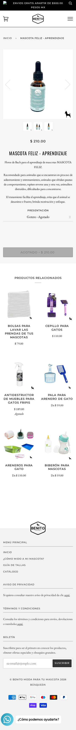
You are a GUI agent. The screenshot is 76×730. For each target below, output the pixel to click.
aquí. (67, 595)
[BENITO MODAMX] (17, 624)
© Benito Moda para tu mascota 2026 (38, 679)
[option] (38, 84)
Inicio (7, 38)
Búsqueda (38, 684)
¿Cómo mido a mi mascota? (23, 558)
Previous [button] (10, 84)
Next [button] (65, 84)
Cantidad (38, 229)
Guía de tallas (14, 565)
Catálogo (10, 571)
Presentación (38, 210)
